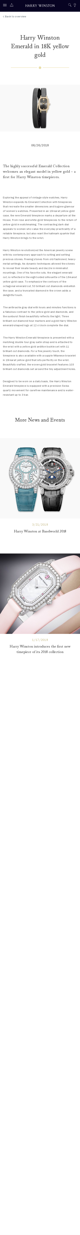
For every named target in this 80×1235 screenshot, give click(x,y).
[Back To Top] (73, 1228)
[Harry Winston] (40, 6)
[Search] (69, 5)
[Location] (74, 5)
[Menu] (6, 5)
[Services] (13, 5)
